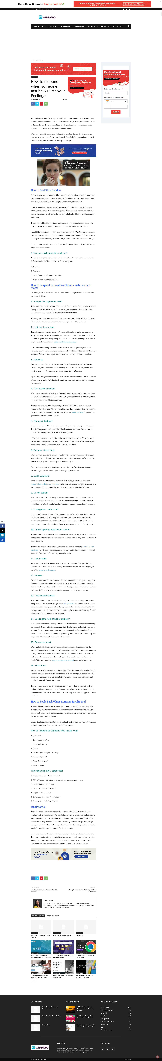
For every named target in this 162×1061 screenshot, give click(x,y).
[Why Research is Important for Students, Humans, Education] (70, 1027)
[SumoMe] (2, 540)
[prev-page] (32, 981)
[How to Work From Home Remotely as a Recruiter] (63, 967)
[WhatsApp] (46, 104)
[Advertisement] (97, 17)
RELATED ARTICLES (38, 916)
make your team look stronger (65, 342)
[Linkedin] (126, 9)
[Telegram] (129, 9)
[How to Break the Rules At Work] (63, 927)
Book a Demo (49, 9)
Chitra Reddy (36, 99)
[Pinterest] (41, 104)
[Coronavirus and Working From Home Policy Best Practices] (41, 967)
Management (79, 26)
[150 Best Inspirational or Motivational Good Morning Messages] (70, 1009)
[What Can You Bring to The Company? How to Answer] (70, 1018)
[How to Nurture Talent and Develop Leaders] (41, 927)
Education (117, 26)
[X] (2, 530)
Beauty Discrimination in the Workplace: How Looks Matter (82, 891)
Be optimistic (69, 603)
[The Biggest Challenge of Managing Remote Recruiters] (63, 947)
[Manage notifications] (157, 1056)
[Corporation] (86, 927)
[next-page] (35, 981)
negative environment (47, 570)
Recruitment (65, 26)
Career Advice (39, 26)
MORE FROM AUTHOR (52, 916)
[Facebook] (123, 9)
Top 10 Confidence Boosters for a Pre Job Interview (44, 891)
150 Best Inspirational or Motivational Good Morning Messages (85, 1008)
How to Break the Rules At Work (62, 935)
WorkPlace (92, 26)
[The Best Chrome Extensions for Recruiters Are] (86, 947)
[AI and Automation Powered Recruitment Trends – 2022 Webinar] (41, 947)
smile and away (78, 412)
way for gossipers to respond (63, 660)
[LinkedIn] (2, 535)
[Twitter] (37, 104)
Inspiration (104, 26)
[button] (129, 26)
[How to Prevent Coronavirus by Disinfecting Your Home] (86, 967)
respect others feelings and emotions (45, 484)
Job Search (52, 26)
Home (32, 60)
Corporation (79, 935)
